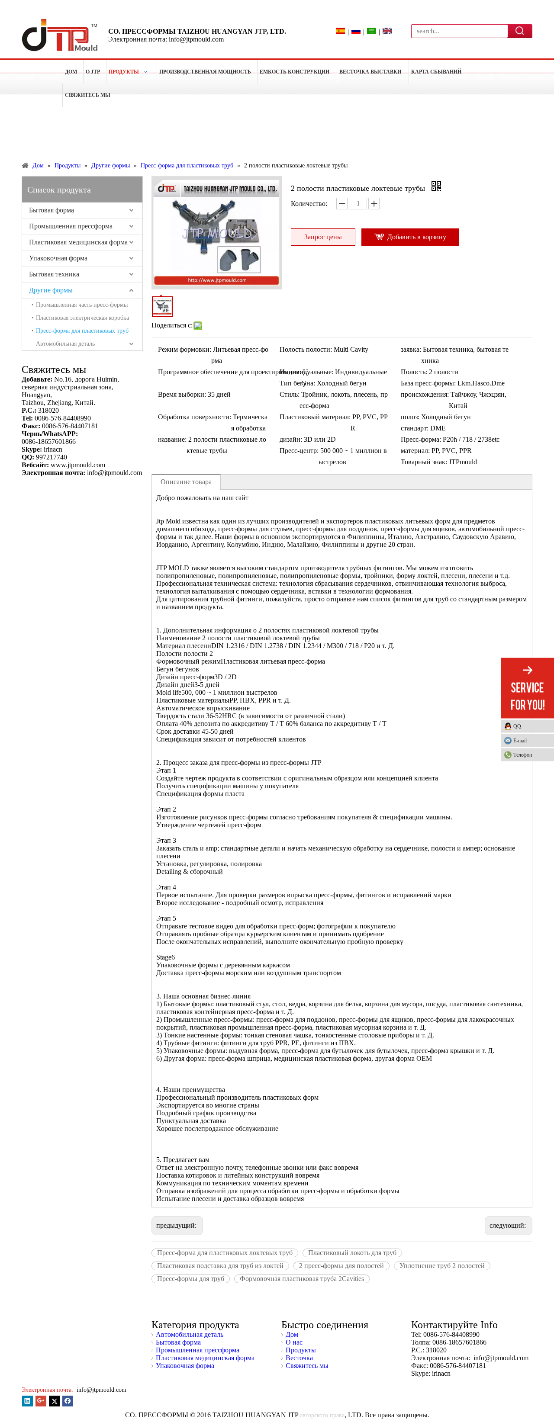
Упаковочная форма (58, 258)
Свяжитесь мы (307, 1365)
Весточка (299, 1357)
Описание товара (186, 481)
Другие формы (51, 290)
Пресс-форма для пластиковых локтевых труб (225, 1252)
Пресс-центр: (299, 450)
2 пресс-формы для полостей (341, 1265)
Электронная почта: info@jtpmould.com (166, 39)
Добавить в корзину (416, 237)
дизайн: (291, 439)
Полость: (414, 372)
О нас (294, 1342)
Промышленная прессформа (71, 226)
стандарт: (414, 428)
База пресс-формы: (428, 383)
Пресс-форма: (421, 439)
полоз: (410, 417)
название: (172, 439)
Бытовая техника (54, 274)
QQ (517, 726)
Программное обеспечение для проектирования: (229, 372)
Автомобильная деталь (65, 343)
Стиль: (290, 394)
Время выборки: (182, 394)
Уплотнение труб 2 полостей (442, 1265)
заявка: (411, 349)
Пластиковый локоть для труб (352, 1252)
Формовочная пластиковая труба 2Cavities (302, 1278)
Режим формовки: (184, 349)
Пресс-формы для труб (190, 1278)
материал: (415, 450)
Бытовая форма (51, 210)
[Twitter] (54, 1401)
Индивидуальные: (306, 372)
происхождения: (425, 394)
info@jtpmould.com (100, 1390)
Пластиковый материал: (315, 417)
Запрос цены (323, 237)
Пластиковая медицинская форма (78, 242)
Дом (292, 1334)
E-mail (520, 741)
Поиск (520, 30)
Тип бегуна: (297, 383)
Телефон (522, 755)
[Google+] (40, 1401)
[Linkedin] (27, 1401)
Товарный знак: (424, 462)
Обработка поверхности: (194, 417)
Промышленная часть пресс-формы (82, 305)
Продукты (301, 1350)
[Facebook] (67, 1401)
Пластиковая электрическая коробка (82, 318)
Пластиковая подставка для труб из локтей (220, 1265)
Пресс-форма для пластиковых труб (82, 330)
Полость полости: (306, 349)
